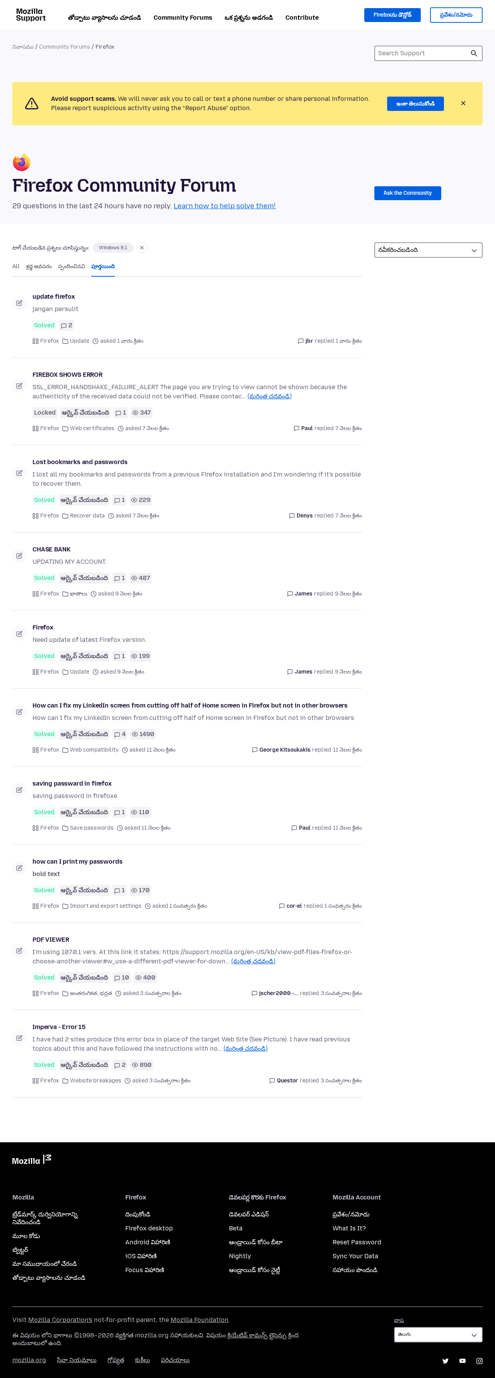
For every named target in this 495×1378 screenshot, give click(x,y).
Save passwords (92, 828)
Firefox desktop (149, 1228)
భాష (399, 1320)
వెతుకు (474, 53)
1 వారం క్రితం (349, 341)
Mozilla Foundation (200, 1320)
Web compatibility (94, 750)
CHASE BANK (51, 549)
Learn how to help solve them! (225, 206)
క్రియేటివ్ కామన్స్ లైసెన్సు (257, 1335)
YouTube (462, 1361)
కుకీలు (142, 1360)
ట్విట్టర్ (20, 1250)
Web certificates (92, 428)
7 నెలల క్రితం (348, 428)
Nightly (240, 1256)
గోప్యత (116, 1360)
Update (79, 341)
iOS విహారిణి (141, 1256)
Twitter (445, 1361)
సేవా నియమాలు (77, 1360)
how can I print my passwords (77, 861)
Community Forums (183, 17)
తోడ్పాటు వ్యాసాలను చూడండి (104, 17)
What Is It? (349, 1228)
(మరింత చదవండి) (270, 396)
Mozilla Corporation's (60, 1320)
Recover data (87, 515)
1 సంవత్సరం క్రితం (343, 906)
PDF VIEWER (50, 939)
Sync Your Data (355, 1256)
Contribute (302, 17)
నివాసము (23, 47)
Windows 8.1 (113, 247)
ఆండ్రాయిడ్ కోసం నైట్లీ (254, 1270)
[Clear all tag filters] (142, 247)
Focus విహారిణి (144, 1270)
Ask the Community (408, 193)
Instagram (479, 1361)
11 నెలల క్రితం (347, 750)
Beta (235, 1228)
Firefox (49, 341)
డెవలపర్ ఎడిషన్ (249, 1214)
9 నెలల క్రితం (348, 593)
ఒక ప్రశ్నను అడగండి (249, 17)
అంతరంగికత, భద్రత (91, 993)
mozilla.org (29, 1360)
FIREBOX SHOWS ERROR (67, 374)
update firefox (53, 296)
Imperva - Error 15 (58, 1027)
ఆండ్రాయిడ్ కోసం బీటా (255, 1242)
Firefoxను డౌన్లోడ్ (392, 15)
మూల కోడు (26, 1236)
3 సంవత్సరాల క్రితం (341, 993)
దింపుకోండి (137, 1214)
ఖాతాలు (78, 593)
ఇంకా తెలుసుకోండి (415, 103)
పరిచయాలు (175, 1360)
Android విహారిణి (147, 1242)
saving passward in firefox (72, 783)
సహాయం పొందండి (355, 1270)
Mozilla (31, 1161)
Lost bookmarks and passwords (80, 462)
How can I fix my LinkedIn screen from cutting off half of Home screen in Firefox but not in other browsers (190, 705)
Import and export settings (106, 906)
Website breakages (95, 1080)
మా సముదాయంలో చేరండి (44, 1263)
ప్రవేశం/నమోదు (456, 15)
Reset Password (357, 1242)
